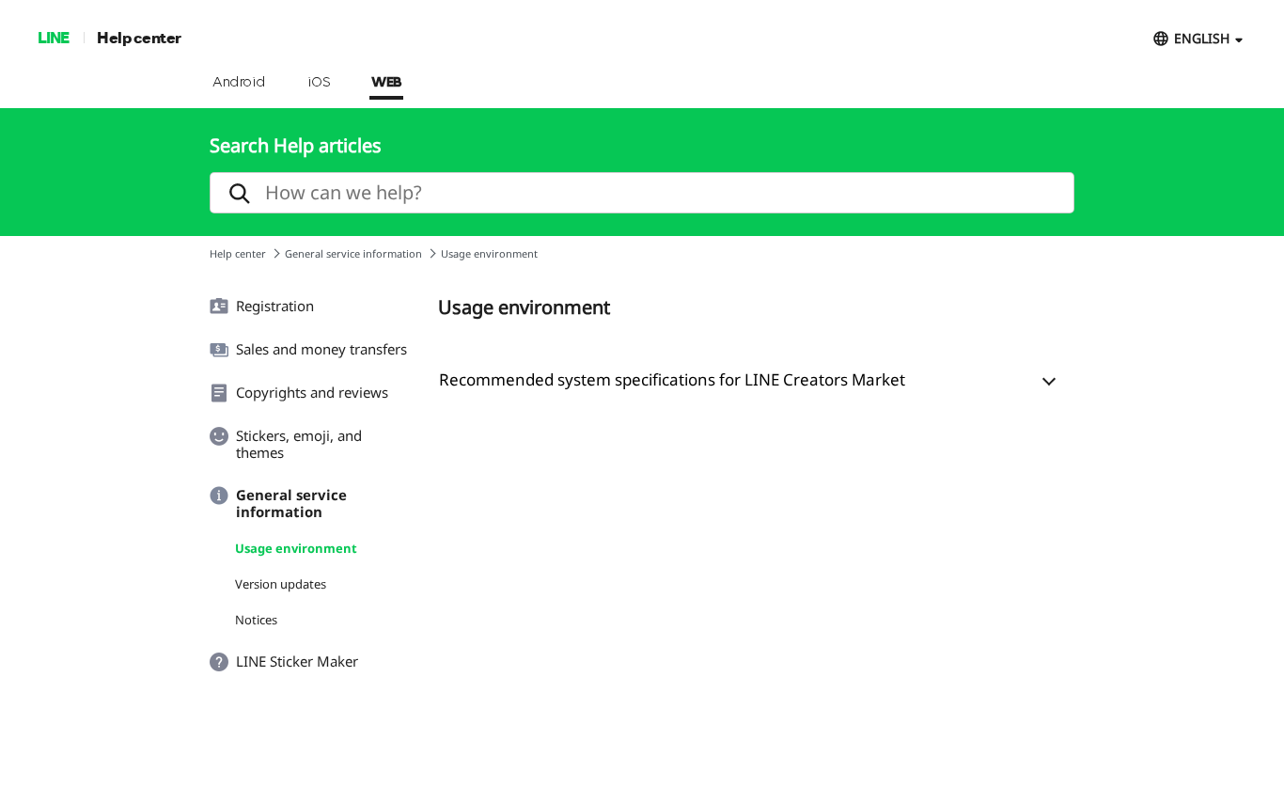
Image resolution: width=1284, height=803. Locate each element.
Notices (256, 619)
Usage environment (296, 548)
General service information (353, 253)
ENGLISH (1201, 38)
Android (239, 82)
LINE (53, 37)
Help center (139, 37)
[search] (642, 192)
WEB (386, 82)
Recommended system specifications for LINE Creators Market (672, 379)
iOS (319, 82)
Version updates (280, 583)
